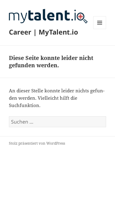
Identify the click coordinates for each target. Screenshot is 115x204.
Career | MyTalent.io (43, 31)
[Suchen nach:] (57, 122)
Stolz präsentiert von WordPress (37, 143)
